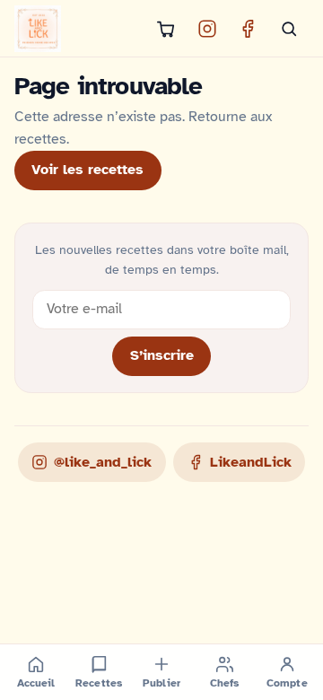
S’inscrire (162, 355)
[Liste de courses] (166, 28)
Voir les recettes (87, 170)
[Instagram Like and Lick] (207, 28)
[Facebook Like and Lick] (247, 28)
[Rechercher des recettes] (289, 28)
